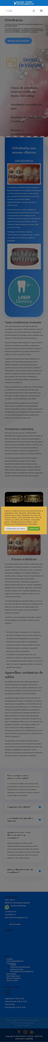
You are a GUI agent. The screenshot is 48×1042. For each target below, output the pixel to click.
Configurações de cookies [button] (15, 528)
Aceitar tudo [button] (33, 528)
